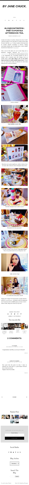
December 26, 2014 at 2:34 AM (14, 346)
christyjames (14, 361)
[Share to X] (14, 314)
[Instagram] (9, 20)
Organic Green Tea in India (8, 369)
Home (14, 397)
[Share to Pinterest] (21, 314)
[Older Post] (27, 397)
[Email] (20, 20)
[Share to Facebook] (18, 314)
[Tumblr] (24, 20)
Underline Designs (23, 483)
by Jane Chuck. (15, 6)
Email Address (14, 433)
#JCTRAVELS (17, 316)
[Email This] (8, 314)
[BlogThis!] (11, 314)
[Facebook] (5, 20)
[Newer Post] (2, 397)
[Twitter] (12, 20)
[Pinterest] (16, 20)
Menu (14, 17)
